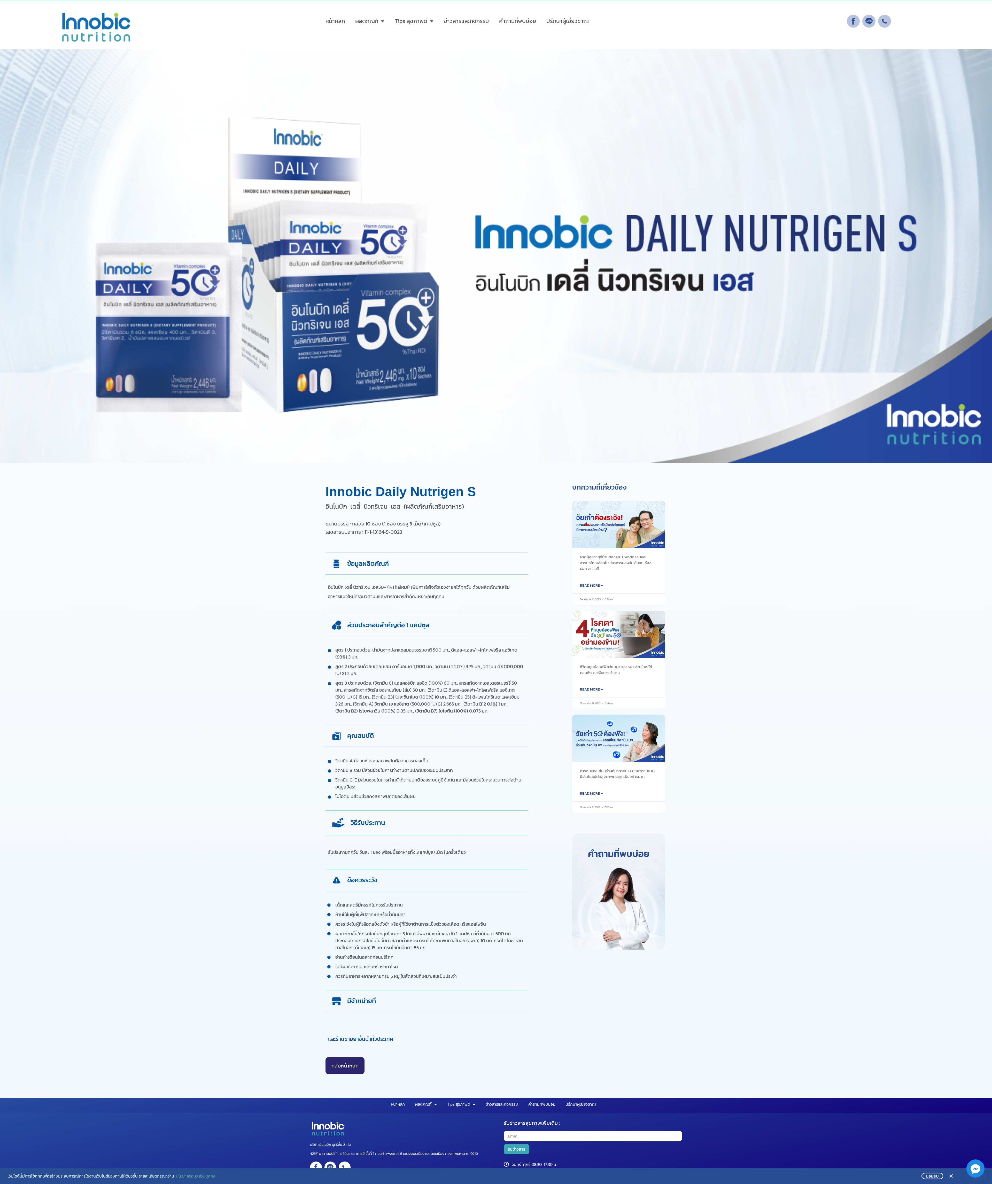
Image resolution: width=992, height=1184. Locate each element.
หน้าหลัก (335, 21)
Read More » (591, 585)
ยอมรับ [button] (932, 1176)
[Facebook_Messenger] (975, 1168)
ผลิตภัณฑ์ (366, 21)
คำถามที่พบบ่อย (517, 21)
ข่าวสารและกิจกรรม (466, 21)
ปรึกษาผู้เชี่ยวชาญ (567, 21)
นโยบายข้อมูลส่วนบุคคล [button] (195, 1176)
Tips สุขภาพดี (411, 21)
